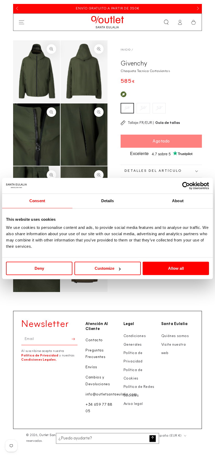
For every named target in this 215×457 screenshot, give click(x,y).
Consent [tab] (37, 201)
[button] (166, 22)
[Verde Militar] (123, 94)
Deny (39, 268)
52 (159, 108)
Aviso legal (133, 404)
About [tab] (178, 201)
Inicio (126, 49)
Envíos (91, 367)
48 (127, 108)
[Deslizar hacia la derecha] (197, 8)
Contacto (94, 340)
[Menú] (21, 22)
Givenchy (134, 63)
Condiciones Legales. (39, 359)
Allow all (176, 268)
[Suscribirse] (75, 339)
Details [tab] (107, 201)
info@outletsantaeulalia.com (111, 395)
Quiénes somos (175, 336)
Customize (104, 268)
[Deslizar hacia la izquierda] (17, 8)
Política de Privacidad (39, 355)
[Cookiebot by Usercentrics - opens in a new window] (186, 186)
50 (143, 108)
